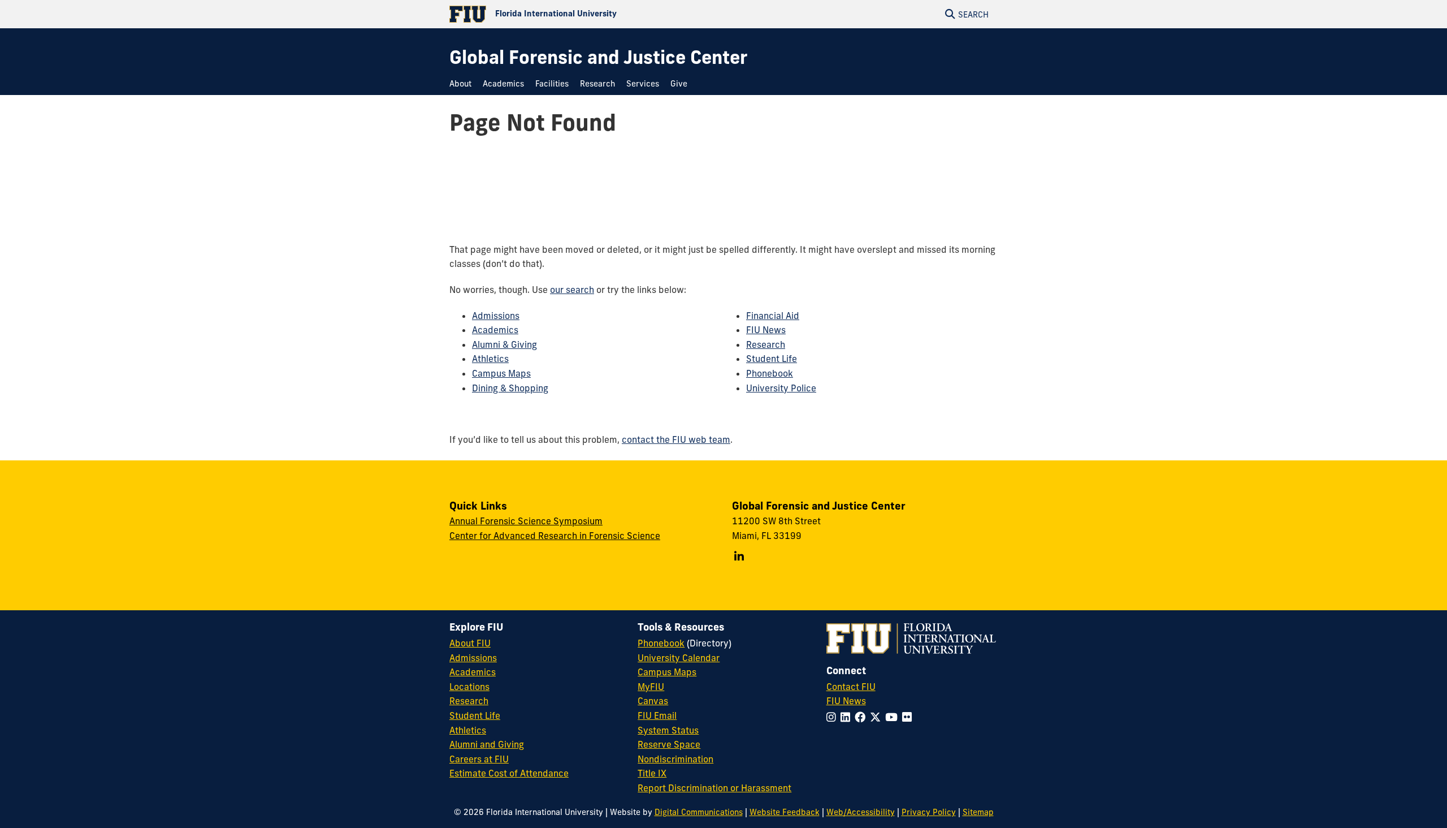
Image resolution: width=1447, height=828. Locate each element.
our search (572, 289)
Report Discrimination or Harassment (714, 788)
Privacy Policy (929, 812)
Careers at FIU (479, 759)
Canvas (653, 700)
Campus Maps (501, 373)
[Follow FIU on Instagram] (833, 717)
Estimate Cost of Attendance (509, 773)
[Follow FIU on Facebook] (862, 717)
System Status (668, 730)
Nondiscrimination (675, 759)
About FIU (470, 643)
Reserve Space (669, 744)
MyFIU (651, 686)
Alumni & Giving (504, 344)
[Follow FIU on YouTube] (893, 717)
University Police (781, 388)
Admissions (495, 315)
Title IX (652, 773)
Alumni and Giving (486, 744)
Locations (469, 686)
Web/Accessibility (860, 812)
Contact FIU (851, 686)
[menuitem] (463, 84)
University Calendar (679, 657)
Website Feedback (785, 812)
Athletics (490, 358)
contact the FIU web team (676, 439)
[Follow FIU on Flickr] (909, 717)
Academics (495, 329)
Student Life (771, 358)
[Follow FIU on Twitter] (877, 717)
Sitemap (978, 812)
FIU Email (657, 715)
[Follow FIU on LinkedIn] (848, 717)
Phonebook (769, 373)
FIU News (766, 329)
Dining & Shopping (510, 388)
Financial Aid (772, 315)
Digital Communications (699, 812)
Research (765, 344)
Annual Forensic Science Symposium (526, 521)
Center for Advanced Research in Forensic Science (554, 535)
